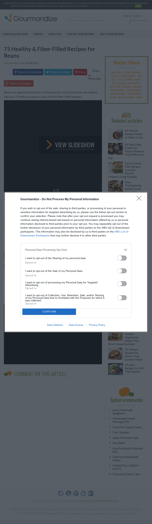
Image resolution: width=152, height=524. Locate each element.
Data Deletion (55, 324)
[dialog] (76, 262)
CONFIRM (49, 311)
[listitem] (76, 250)
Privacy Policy (97, 324)
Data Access (76, 324)
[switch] (122, 258)
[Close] (140, 199)
